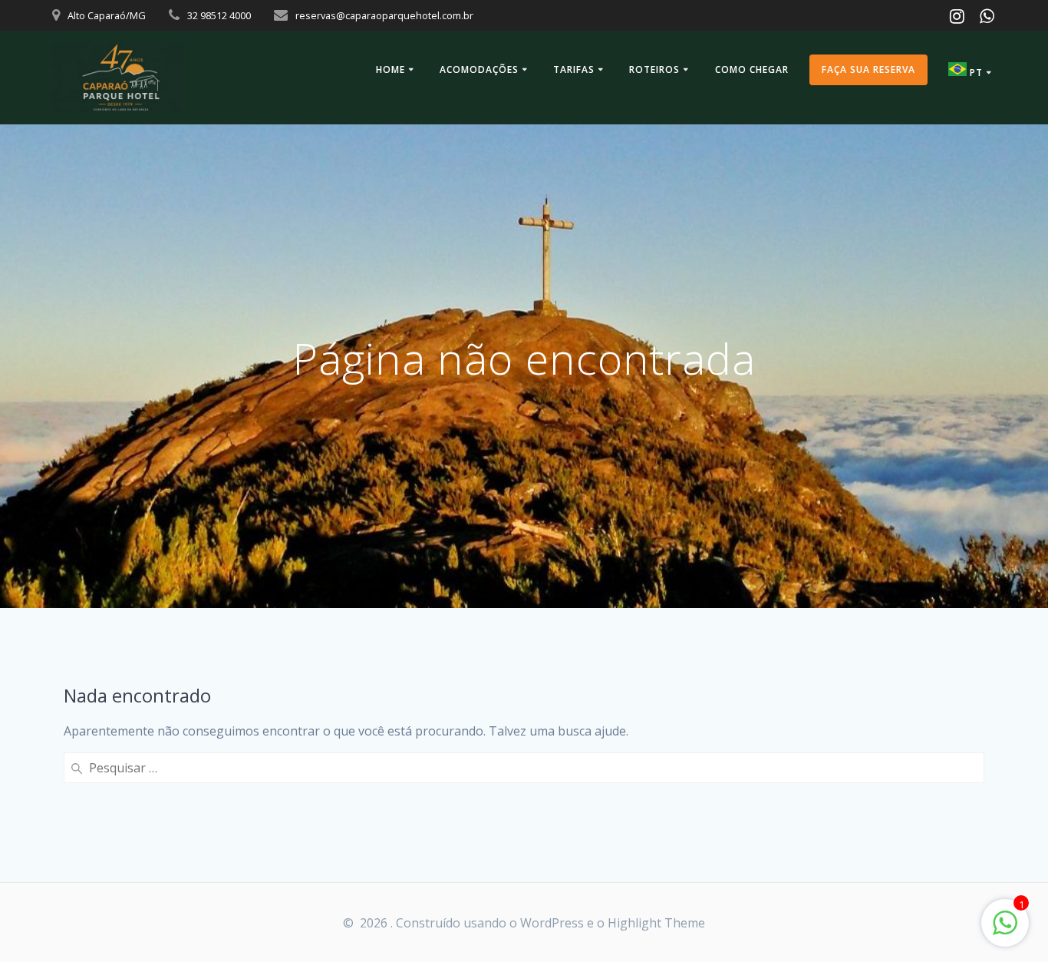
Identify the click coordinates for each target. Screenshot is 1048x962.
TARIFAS (574, 69)
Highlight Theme (656, 922)
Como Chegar (752, 69)
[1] (1005, 930)
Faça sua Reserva (868, 69)
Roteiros (654, 69)
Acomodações (479, 69)
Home (390, 69)
